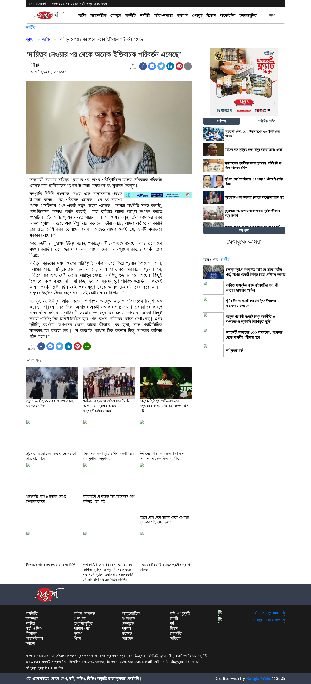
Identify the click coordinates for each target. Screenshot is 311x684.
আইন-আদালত (163, 15)
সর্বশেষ (221, 121)
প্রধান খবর (82, 628)
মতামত (127, 633)
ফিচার (174, 628)
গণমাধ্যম (128, 618)
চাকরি (174, 618)
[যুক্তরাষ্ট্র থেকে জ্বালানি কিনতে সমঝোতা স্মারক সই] (213, 197)
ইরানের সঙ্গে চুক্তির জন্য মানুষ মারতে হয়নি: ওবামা (253, 149)
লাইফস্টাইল (227, 15)
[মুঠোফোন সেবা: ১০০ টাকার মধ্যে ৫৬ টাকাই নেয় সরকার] (213, 134)
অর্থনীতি (145, 15)
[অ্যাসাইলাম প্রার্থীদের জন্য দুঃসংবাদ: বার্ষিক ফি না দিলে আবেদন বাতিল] (213, 165)
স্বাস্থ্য (30, 643)
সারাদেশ (127, 638)
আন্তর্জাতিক (98, 15)
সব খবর (244, 230)
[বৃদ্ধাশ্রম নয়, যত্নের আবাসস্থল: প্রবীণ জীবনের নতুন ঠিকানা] (213, 213)
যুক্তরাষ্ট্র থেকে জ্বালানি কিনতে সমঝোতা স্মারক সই (255, 197)
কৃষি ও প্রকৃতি (180, 613)
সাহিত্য (175, 638)
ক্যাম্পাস (182, 15)
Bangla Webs (258, 678)
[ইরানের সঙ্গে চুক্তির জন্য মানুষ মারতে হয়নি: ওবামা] (213, 149)
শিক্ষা (77, 638)
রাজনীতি (130, 15)
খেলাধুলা (197, 15)
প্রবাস (126, 628)
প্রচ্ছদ (30, 39)
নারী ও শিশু (34, 628)
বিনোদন (211, 15)
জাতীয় (82, 15)
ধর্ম (172, 623)
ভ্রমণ (78, 633)
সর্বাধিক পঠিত (266, 121)
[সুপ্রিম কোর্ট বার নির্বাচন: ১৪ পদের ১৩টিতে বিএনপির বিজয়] (213, 181)
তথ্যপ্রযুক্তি (248, 15)
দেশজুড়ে (115, 15)
